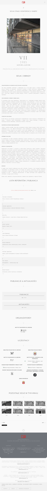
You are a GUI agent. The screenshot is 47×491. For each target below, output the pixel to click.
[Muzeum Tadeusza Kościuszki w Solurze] (12, 373)
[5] (29, 411)
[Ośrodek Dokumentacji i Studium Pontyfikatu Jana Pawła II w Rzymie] (35, 374)
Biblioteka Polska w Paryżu (35, 350)
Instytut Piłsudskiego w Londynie (23, 327)
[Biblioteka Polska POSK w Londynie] (12, 353)
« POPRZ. (3, 422)
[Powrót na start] (23, 2)
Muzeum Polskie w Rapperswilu (35, 364)
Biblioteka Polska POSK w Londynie (12, 350)
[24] (29, 403)
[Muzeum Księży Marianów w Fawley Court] (12, 367)
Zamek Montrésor (23, 378)
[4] (40, 411)
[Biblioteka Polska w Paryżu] (35, 353)
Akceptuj (5, 488)
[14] (6, 411)
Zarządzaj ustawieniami (24, 488)
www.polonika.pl (22, 478)
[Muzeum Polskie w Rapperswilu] (35, 367)
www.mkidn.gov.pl (23, 469)
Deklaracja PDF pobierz (23, 481)
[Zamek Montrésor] (23, 382)
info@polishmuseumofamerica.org (24, 448)
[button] (44, 2)
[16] (40, 403)
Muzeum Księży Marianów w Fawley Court (12, 364)
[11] (18, 411)
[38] (6, 403)
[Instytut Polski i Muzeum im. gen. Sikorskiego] (35, 361)
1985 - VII (32, 190)
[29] (18, 403)
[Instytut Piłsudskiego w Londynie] (23, 331)
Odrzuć (13, 488)
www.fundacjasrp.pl (22, 472)
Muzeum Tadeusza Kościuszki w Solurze (12, 370)
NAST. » (43, 422)
